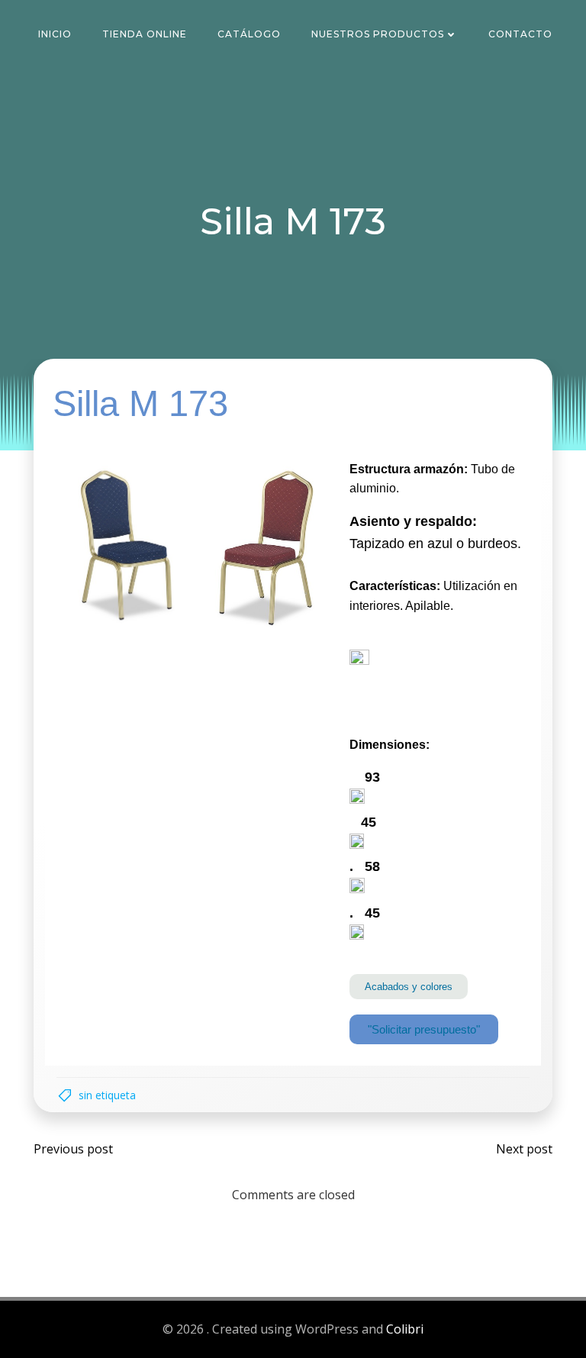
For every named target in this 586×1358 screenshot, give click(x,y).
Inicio (55, 34)
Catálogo (249, 34)
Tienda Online (144, 34)
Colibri (404, 1329)
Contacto (520, 34)
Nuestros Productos (377, 34)
